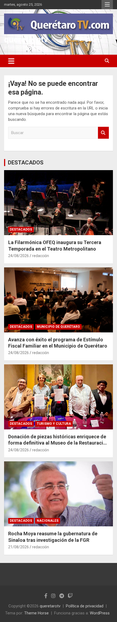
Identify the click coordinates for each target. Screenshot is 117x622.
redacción (40, 256)
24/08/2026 (18, 256)
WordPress (100, 613)
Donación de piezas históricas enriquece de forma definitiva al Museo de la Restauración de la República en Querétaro (58, 443)
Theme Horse (36, 613)
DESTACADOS (26, 162)
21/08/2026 (18, 547)
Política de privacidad (84, 606)
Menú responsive (107, 4)
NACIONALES (48, 521)
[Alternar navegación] (11, 61)
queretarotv (26, 39)
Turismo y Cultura (54, 424)
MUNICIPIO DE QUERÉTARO (58, 327)
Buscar (103, 133)
